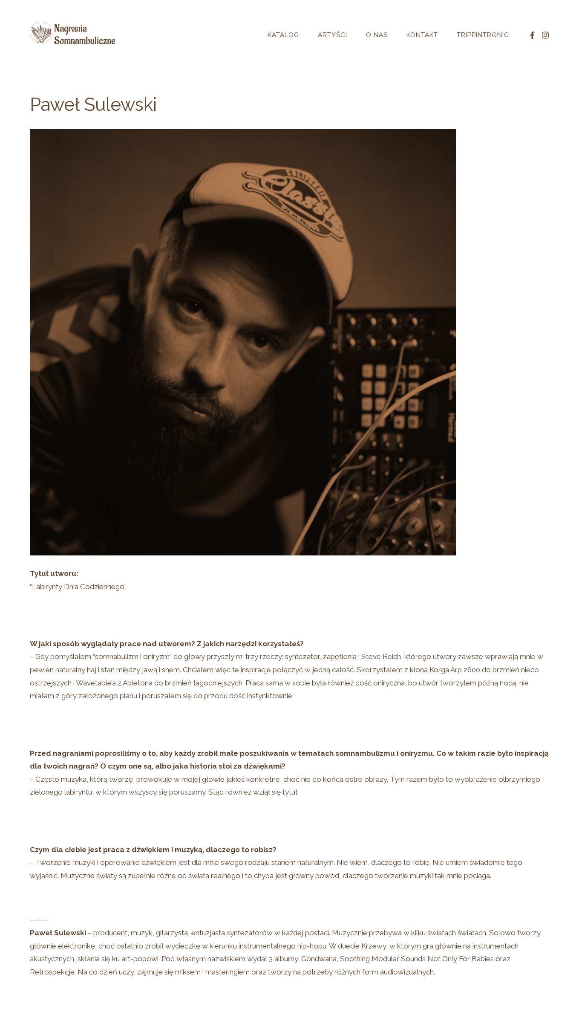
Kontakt (422, 35)
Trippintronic (483, 35)
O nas (377, 35)
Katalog (283, 35)
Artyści (332, 35)
